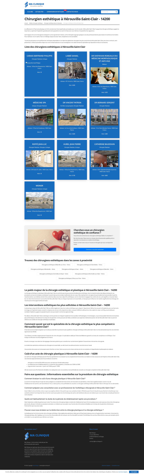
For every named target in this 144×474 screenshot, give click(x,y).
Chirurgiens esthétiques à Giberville (99, 269)
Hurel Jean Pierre (72, 144)
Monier (39, 185)
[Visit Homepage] (34, 4)
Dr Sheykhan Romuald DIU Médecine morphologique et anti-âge (104, 58)
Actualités (39, 11)
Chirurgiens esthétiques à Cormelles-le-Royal (52, 274)
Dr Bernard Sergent (104, 102)
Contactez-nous (72, 11)
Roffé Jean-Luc (39, 144)
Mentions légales (106, 465)
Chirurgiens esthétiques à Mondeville (40, 269)
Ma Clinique (36, 465)
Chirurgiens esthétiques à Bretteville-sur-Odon (87, 274)
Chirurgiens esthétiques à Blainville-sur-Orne (54, 264)
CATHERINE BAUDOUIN (104, 144)
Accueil (26, 23)
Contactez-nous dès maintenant (95, 249)
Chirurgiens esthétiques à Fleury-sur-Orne (70, 278)
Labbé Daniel (72, 56)
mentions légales (123, 472)
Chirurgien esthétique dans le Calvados (53, 23)
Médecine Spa (39, 102)
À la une (30, 11)
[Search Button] (116, 11)
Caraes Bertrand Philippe (39, 56)
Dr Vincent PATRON (72, 102)
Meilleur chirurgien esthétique (35, 23)
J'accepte (134, 472)
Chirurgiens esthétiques (56, 11)
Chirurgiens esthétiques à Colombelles (87, 264)
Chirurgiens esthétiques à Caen (70, 269)
